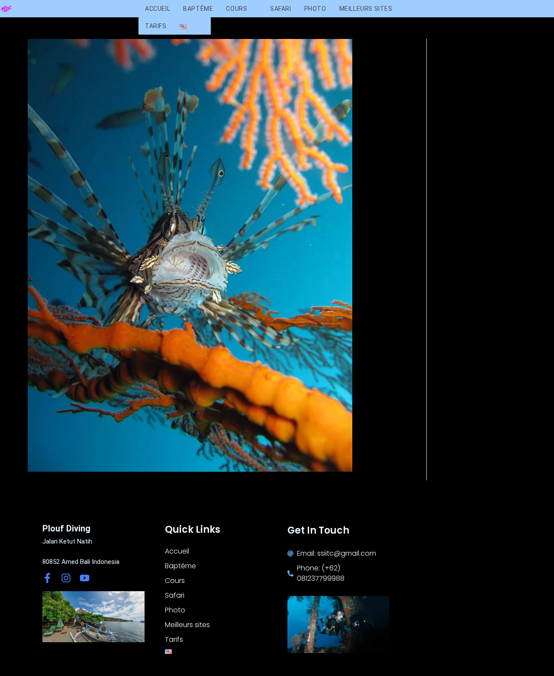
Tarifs (174, 639)
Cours (175, 581)
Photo (175, 610)
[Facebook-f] (47, 578)
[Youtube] (85, 578)
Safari (174, 595)
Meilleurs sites (187, 625)
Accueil (177, 551)
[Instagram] (66, 578)
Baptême (180, 566)
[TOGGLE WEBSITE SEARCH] (202, 26)
